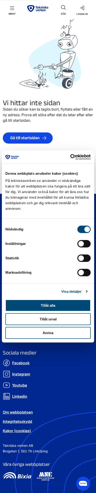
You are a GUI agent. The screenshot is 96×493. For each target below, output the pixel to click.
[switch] (84, 243)
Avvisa (48, 333)
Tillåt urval (48, 319)
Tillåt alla (48, 305)
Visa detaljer (71, 291)
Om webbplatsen (18, 412)
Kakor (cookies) (17, 430)
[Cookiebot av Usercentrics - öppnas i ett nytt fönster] (70, 157)
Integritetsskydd (17, 421)
